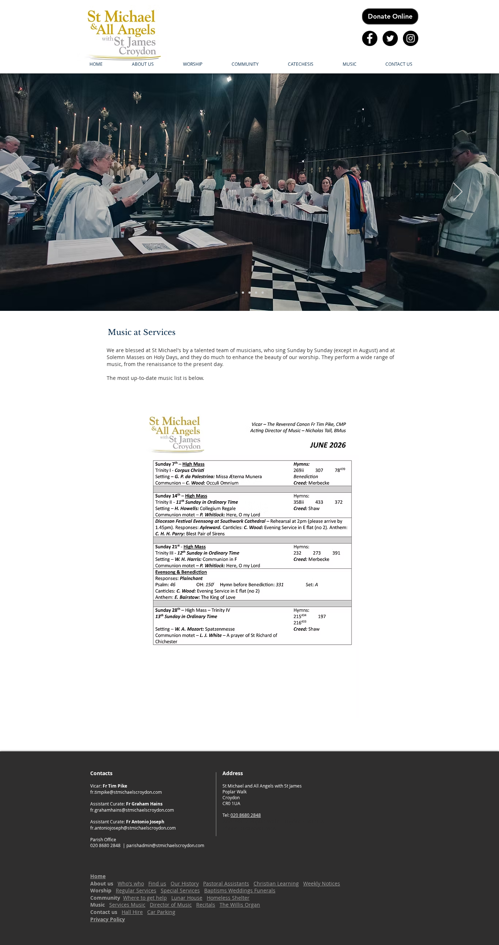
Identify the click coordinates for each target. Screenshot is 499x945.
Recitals (205, 904)
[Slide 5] (263, 292)
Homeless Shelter (228, 897)
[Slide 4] (256, 292)
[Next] (457, 192)
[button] (142, 64)
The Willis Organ (240, 904)
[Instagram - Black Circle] (410, 38)
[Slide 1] (236, 292)
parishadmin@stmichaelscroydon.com (165, 845)
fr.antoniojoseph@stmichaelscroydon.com (133, 828)
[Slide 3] (249, 292)
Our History (185, 883)
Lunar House (186, 897)
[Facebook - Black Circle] (369, 38)
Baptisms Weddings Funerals (239, 890)
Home (98, 876)
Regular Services (136, 890)
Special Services (180, 890)
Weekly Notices (321, 883)
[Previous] (41, 192)
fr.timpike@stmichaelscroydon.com (126, 792)
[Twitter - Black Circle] (390, 38)
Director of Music (171, 904)
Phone (230, 828)
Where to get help (145, 897)
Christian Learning (276, 883)
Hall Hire (132, 911)
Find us (157, 883)
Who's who (131, 883)
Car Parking (161, 911)
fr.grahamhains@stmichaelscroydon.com (132, 810)
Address (232, 821)
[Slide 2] (243, 292)
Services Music (127, 904)
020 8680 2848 (246, 815)
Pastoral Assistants (226, 883)
